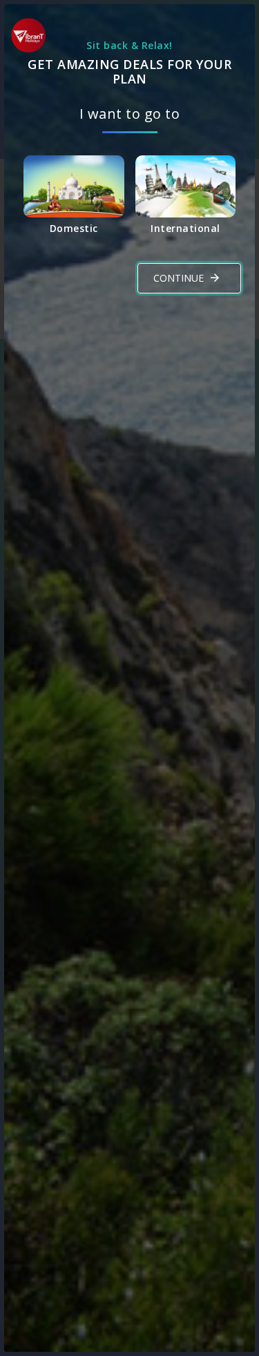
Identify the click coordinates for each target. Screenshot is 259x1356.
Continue (178, 277)
